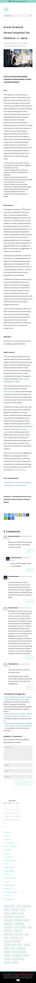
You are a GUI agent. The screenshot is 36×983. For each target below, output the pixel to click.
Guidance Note (9, 867)
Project (7, 881)
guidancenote (17, 941)
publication (26, 955)
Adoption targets (27, 906)
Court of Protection (11, 846)
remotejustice (7, 959)
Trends (7, 896)
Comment (8, 839)
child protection (8, 920)
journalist (19, 944)
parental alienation (16, 955)
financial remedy (15, 938)
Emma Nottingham (10, 43)
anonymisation (15, 909)
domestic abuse (8, 930)
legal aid (13, 948)
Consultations (9, 843)
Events (7, 853)
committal (26, 920)
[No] (34, 977)
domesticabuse (17, 930)
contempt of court (8, 923)
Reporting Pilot (10, 885)
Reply (29, 551)
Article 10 (6, 913)
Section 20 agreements (18, 959)
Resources (8, 888)
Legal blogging (9, 871)
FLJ (22, 938)
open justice (7, 955)
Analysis (26, 43)
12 (9, 813)
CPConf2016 (22, 927)
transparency (15, 962)
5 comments (22, 46)
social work (7, 962)
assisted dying (14, 913)
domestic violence (8, 934)
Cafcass (22, 913)
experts (26, 934)
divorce (29, 927)
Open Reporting (10, 878)
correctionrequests (19, 923)
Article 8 (23, 909)
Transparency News (11, 892)
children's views (18, 920)
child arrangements (19, 916)
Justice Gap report (20, 470)
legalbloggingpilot (21, 948)
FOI (6, 864)
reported (14, 341)
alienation (6, 909)
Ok (18, 980)
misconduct (7, 952)
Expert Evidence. (19, 934)
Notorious (8, 874)
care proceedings (8, 916)
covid (16, 927)
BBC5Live (13, 382)
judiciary (6, 948)
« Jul (5, 826)
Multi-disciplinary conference (19, 952)
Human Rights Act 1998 (9, 944)
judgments (26, 944)
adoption (19, 906)
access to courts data (9, 906)
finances (6, 938)
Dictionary (8, 850)
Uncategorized (9, 899)
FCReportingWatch (13, 46)
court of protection (8, 927)
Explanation (9, 857)
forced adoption (8, 941)
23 (19, 816)
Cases (5, 46)
